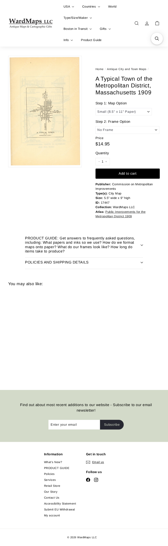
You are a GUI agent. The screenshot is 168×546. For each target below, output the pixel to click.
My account (52, 515)
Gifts (104, 28)
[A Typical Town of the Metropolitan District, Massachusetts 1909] (19, 335)
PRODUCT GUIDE (56, 468)
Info (67, 40)
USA (67, 6)
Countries (89, 6)
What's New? (53, 462)
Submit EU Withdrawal (59, 509)
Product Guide (91, 40)
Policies (49, 474)
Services (50, 479)
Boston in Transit (76, 28)
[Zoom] (45, 111)
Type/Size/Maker (76, 17)
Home (99, 69)
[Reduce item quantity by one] (99, 161)
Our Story (50, 491)
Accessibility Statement (60, 503)
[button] (157, 39)
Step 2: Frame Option (112, 122)
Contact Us (51, 497)
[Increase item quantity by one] (106, 161)
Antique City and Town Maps (126, 69)
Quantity (102, 153)
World (112, 6)
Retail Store (52, 485)
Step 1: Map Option (111, 103)
